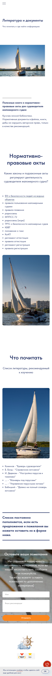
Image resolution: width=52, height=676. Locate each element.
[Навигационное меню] (4, 3)
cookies (19, 670)
